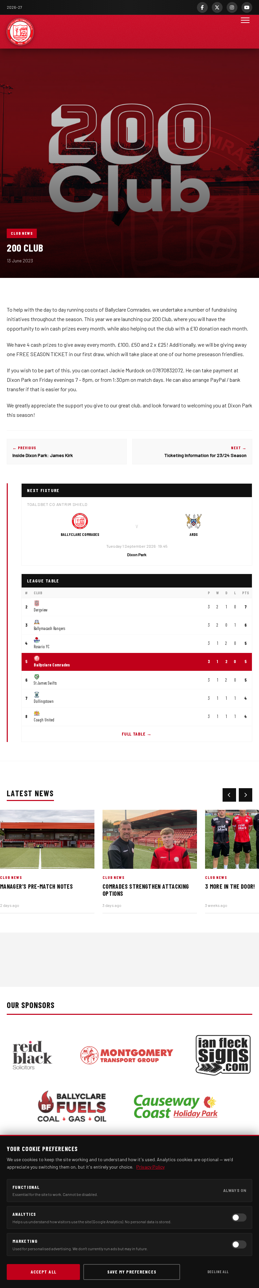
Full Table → (136, 734)
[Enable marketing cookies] (239, 1244)
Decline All (218, 1271)
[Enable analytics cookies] (239, 1217)
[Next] (245, 795)
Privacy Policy (150, 1167)
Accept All (43, 1272)
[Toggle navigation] (245, 32)
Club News (22, 233)
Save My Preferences (131, 1272)
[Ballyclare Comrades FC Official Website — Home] (20, 32)
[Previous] (229, 795)
